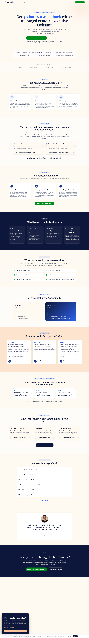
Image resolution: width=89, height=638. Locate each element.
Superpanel (33, 67)
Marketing (47, 2)
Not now (15, 633)
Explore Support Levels (56, 38)
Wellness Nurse (48, 67)
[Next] (77, 67)
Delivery (41, 2)
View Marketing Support (69, 437)
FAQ (55, 2)
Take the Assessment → (15, 631)
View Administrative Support (20, 437)
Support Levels (26, 2)
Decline (69, 636)
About (52, 2)
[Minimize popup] (27, 615)
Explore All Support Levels (43, 445)
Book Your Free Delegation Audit (35, 38)
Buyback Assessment (69, 2)
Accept (75, 636)
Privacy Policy (62, 636)
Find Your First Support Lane (43, 203)
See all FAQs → (44, 500)
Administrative (35, 2)
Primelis (20, 67)
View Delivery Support (44, 437)
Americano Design (66, 67)
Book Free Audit (80, 2)
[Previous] (5, 352)
